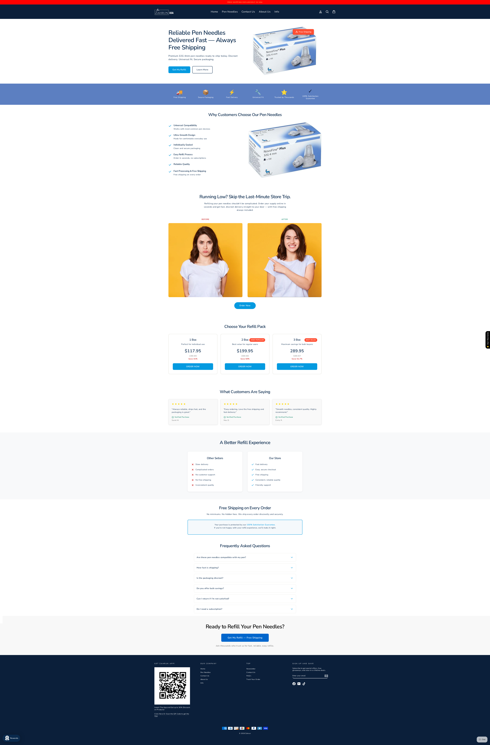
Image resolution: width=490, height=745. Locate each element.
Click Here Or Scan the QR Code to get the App (171, 715)
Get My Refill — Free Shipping (245, 637)
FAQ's (248, 676)
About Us (265, 11)
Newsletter (251, 669)
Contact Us (248, 11)
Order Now (245, 305)
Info (276, 11)
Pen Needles (230, 11)
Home (214, 11)
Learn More (202, 69)
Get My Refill (179, 69)
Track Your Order (253, 679)
